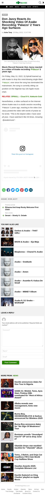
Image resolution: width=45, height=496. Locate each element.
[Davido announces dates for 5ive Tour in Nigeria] (7, 383)
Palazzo (35, 69)
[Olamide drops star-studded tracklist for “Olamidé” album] (7, 447)
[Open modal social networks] (31, 190)
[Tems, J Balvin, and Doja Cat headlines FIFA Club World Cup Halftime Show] (7, 457)
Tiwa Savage (9, 491)
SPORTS (35, 7)
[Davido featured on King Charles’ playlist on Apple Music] (7, 477)
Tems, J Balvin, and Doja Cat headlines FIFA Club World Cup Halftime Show (28, 457)
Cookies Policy (26, 493)
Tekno (30, 489)
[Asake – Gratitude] (7, 262)
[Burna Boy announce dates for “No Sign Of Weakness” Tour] (7, 426)
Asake (4, 199)
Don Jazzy (13, 199)
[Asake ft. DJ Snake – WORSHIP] (7, 301)
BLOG (29, 7)
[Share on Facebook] (8, 190)
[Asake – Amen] (7, 272)
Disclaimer (17, 493)
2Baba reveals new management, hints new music (26, 405)
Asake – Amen (21, 272)
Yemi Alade (19, 491)
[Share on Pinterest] (22, 190)
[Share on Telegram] (26, 190)
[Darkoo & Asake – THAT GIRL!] (7, 232)
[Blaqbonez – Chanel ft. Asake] (7, 252)
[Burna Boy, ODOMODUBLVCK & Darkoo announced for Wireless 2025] (7, 416)
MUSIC (17, 7)
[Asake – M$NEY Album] (7, 292)
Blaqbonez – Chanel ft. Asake (29, 252)
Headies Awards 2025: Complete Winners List (25, 467)
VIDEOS (23, 7)
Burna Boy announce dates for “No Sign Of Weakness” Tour (28, 426)
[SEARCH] (40, 3)
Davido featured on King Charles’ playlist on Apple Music (27, 477)
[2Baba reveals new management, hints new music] (7, 405)
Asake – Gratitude (23, 262)
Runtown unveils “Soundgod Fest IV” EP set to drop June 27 (28, 436)
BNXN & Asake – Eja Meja (27, 242)
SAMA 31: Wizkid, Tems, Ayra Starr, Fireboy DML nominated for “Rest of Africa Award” (28, 394)
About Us (28, 491)
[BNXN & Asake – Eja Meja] (7, 242)
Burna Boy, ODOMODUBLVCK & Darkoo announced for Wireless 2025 (29, 416)
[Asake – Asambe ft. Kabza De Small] (7, 282)
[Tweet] (17, 190)
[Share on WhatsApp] (4, 190)
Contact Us (36, 491)
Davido (9, 489)
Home (3, 489)
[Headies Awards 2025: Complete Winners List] (7, 467)
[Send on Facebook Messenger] (13, 190)
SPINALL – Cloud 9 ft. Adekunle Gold (26, 97)
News (15, 376)
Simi (42, 489)
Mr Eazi (36, 489)
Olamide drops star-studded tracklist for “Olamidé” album (28, 447)
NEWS (11, 7)
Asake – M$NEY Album (26, 292)
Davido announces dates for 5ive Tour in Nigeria (28, 383)
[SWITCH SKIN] (43, 2)
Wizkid (16, 489)
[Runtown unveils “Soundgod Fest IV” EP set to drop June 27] (7, 436)
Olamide (23, 489)
